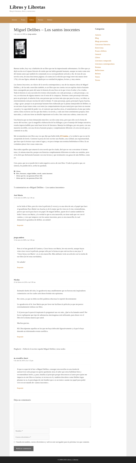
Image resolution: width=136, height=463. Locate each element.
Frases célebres (101, 51)
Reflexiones (99, 70)
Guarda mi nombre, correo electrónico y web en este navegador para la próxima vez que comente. (52, 442)
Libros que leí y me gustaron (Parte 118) (29, 176)
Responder (20, 225)
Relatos (49, 20)
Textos (97, 80)
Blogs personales (101, 41)
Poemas (40, 20)
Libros (32, 20)
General (98, 54)
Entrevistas (99, 48)
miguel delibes (31, 173)
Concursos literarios (102, 45)
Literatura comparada (103, 61)
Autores (14, 20)
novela (39, 173)
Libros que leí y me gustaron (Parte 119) (29, 178)
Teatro (97, 77)
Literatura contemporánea (105, 64)
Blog (97, 38)
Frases (23, 20)
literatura (23, 173)
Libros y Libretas (27, 7)
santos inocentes (47, 173)
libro (17, 173)
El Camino (64, 136)
